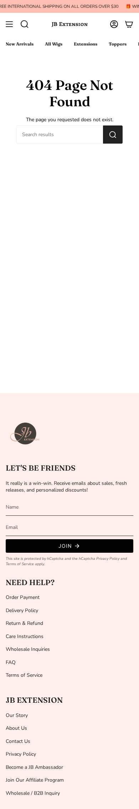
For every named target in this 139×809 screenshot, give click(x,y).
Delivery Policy (22, 610)
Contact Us (18, 741)
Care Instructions (24, 636)
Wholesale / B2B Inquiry (33, 793)
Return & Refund (24, 623)
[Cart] (129, 24)
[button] (24, 24)
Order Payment (23, 597)
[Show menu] (9, 24)
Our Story (17, 715)
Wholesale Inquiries (28, 649)
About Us (16, 728)
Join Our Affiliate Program (35, 780)
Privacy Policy (107, 558)
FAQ (11, 662)
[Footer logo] (25, 433)
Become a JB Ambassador (34, 767)
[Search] (113, 134)
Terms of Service (20, 564)
